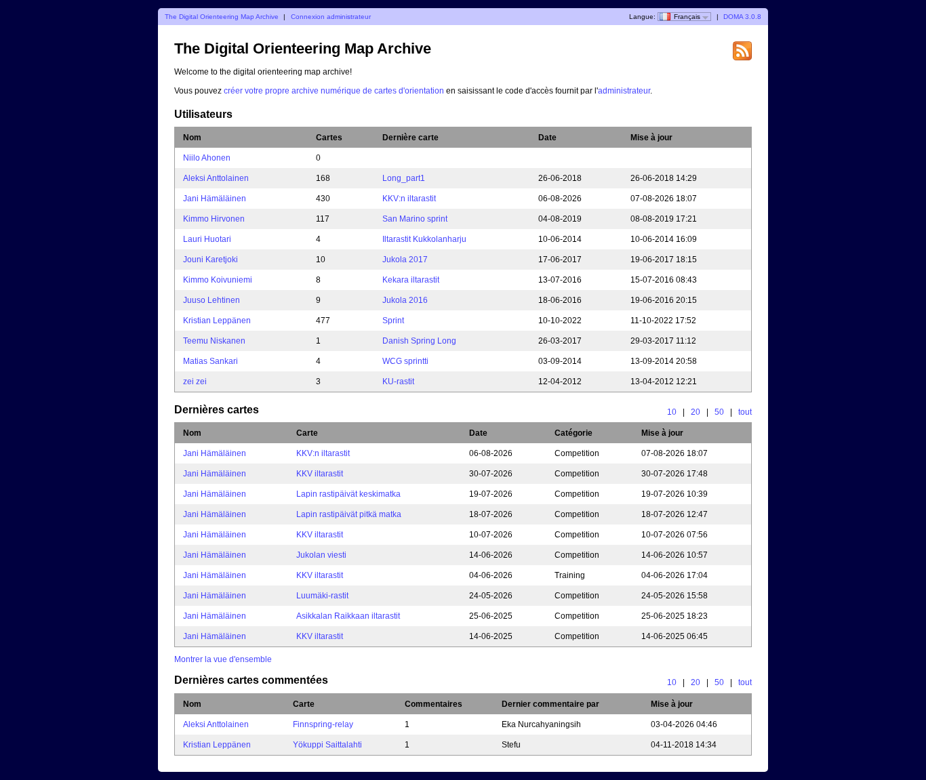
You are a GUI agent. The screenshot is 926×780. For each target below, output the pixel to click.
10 (672, 412)
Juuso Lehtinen (211, 300)
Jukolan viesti (321, 555)
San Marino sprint (414, 219)
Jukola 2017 (405, 259)
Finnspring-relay (323, 724)
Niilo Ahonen (206, 158)
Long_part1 (403, 178)
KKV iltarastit (319, 473)
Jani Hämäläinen (214, 198)
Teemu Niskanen (214, 341)
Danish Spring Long (419, 341)
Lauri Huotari (207, 239)
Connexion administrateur (331, 16)
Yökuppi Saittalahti (327, 745)
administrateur (624, 91)
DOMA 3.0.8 (742, 16)
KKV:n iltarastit (409, 198)
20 (695, 412)
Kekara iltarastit (410, 280)
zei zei (195, 381)
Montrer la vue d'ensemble (223, 659)
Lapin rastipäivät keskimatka (348, 494)
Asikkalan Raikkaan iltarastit (348, 616)
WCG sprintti (405, 361)
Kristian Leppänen (217, 320)
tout (745, 412)
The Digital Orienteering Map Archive (222, 16)
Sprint (393, 320)
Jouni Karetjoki (210, 259)
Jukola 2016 (405, 300)
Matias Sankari (210, 361)
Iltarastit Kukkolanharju (424, 239)
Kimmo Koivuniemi (217, 280)
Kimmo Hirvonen (214, 219)
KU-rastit (398, 381)
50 (719, 412)
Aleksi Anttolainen (216, 178)
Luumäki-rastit (322, 595)
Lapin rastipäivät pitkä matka (348, 514)
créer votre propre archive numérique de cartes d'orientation (334, 91)
